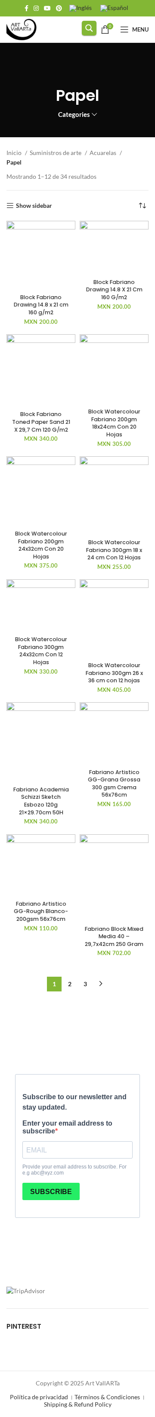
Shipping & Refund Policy (78, 1404)
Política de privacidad (39, 1397)
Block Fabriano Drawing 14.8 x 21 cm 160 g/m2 (41, 305)
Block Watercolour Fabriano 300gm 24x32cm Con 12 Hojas (41, 651)
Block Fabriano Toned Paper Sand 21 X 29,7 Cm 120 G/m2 (41, 421)
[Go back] (77, 71)
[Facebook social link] (26, 8)
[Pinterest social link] (59, 8)
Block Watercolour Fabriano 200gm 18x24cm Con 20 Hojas (114, 423)
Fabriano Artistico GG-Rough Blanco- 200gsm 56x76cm (41, 911)
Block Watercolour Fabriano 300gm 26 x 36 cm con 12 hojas (114, 673)
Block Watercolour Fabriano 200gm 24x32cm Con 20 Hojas (41, 545)
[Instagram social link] (36, 8)
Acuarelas (104, 152)
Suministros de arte (56, 152)
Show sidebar (34, 205)
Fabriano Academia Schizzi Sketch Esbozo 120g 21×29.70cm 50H (41, 801)
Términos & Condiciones (107, 1397)
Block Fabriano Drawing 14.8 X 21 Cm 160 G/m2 (114, 289)
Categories (74, 114)
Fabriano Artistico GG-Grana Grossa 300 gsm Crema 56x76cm (114, 783)
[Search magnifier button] (89, 28)
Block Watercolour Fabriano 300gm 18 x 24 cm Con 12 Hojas (114, 550)
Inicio (14, 152)
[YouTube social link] (47, 8)
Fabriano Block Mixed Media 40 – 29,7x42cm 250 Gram (114, 936)
